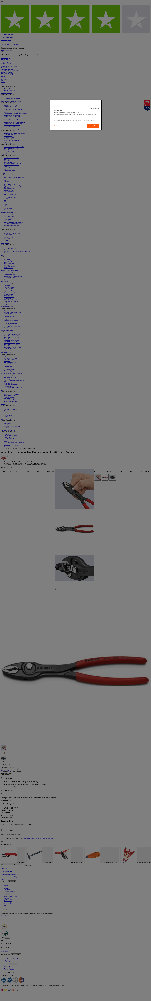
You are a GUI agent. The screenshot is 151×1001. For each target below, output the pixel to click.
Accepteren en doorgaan (93, 125)
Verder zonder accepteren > (95, 108)
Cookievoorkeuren (58, 125)
